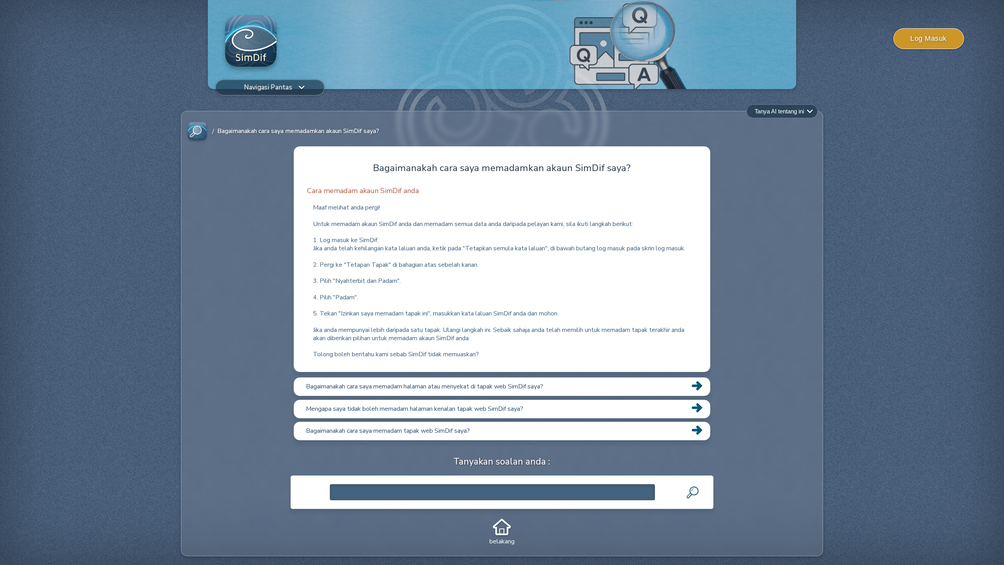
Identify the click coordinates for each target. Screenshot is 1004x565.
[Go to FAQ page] (197, 131)
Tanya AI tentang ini (779, 111)
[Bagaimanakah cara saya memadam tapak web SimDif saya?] (502, 440)
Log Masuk (928, 38)
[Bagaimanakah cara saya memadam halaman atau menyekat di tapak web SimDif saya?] (502, 395)
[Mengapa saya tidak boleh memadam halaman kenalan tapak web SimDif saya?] (502, 418)
